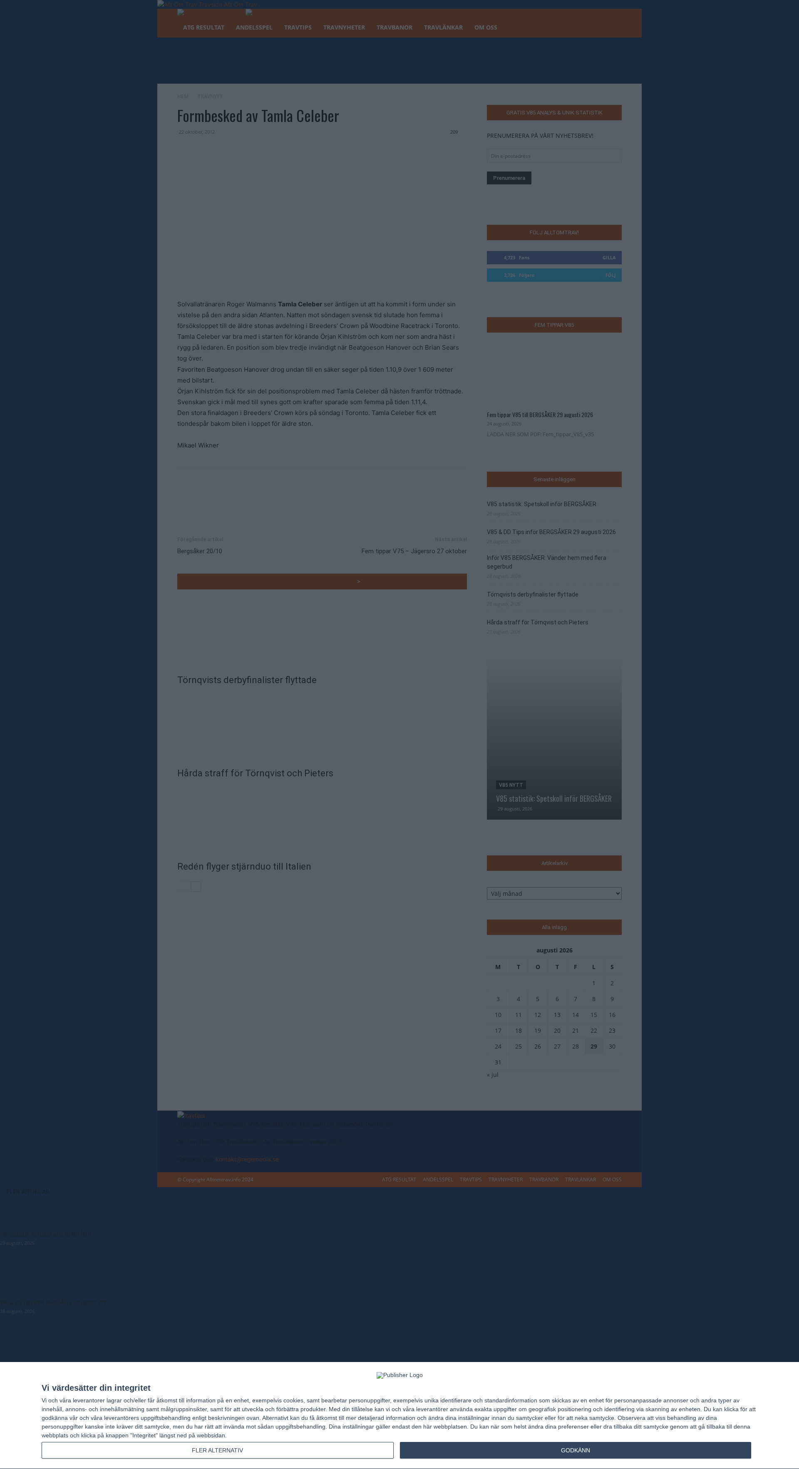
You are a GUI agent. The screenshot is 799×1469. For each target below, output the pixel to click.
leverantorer (89, 1400)
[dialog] (399, 1415)
